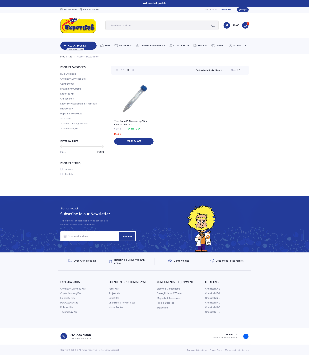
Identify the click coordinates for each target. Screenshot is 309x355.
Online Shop (125, 45)
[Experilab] (78, 25)
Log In (244, 9)
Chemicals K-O (212, 298)
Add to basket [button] (134, 141)
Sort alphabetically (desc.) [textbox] (208, 70)
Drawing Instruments (70, 88)
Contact (220, 45)
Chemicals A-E (212, 288)
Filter (100, 152)
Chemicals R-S (212, 307)
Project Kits (114, 293)
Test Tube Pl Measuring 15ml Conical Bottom (131, 123)
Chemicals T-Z (212, 312)
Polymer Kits (66, 307)
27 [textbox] (238, 70)
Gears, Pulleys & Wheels (170, 293)
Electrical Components (168, 288)
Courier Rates (181, 45)
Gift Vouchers (67, 98)
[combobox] (210, 70)
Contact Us (243, 350)
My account (230, 350)
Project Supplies (165, 302)
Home (108, 45)
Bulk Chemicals (68, 73)
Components (67, 83)
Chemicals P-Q (212, 302)
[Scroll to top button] (302, 348)
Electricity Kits (67, 298)
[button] (152, 90)
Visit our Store (70, 9)
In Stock (69, 169)
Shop (71, 57)
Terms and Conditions (197, 350)
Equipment (162, 307)
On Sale (69, 174)
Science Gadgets (69, 128)
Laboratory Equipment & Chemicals (78, 103)
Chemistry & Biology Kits (73, 288)
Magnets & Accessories (169, 298)
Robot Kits (114, 298)
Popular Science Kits (71, 113)
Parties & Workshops (153, 45)
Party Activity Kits (69, 302)
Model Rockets (117, 307)
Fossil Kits (114, 288)
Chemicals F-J (212, 293)
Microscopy (66, 108)
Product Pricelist (91, 9)
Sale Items (65, 118)
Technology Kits (68, 312)
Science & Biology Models (74, 123)
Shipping (202, 45)
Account (238, 45)
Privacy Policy (216, 350)
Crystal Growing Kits (70, 293)
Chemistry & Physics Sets (73, 78)
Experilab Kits (67, 93)
